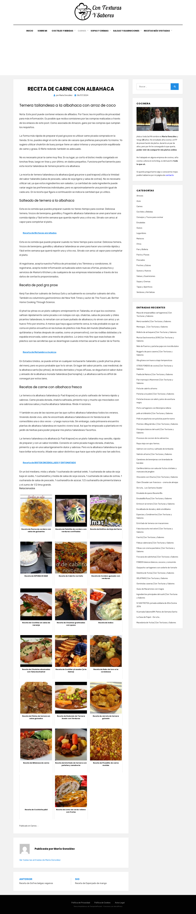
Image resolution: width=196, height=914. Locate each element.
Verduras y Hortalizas (146, 292)
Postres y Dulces (144, 265)
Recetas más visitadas (157, 30)
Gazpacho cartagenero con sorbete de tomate (157, 568)
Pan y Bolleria (142, 249)
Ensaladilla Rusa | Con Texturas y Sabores (154, 498)
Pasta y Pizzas (143, 255)
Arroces (140, 196)
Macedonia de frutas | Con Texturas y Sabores (156, 623)
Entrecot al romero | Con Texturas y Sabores (156, 504)
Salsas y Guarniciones (126, 30)
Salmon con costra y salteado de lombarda (155, 449)
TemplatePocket (96, 906)
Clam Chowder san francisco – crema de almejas (157, 482)
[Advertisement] (98, 52)
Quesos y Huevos (144, 271)
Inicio (29, 30)
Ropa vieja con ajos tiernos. (148, 443)
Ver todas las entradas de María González (40, 860)
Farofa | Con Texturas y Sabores (150, 537)
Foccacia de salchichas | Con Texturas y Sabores (157, 557)
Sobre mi (42, 30)
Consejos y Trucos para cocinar (150, 217)
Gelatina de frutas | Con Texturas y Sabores (155, 573)
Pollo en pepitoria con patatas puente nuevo (156, 419)
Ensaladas (141, 222)
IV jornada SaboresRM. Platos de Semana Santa (157, 612)
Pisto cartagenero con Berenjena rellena (154, 408)
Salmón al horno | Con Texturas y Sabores (154, 454)
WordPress (118, 906)
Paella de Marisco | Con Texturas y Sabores (155, 374)
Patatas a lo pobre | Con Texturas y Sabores (155, 394)
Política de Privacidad (80, 903)
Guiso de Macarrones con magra (150, 589)
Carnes (82, 30)
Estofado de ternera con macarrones (153, 523)
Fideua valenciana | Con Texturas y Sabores (155, 543)
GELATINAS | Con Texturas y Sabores (152, 578)
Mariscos (140, 239)
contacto (169, 175)
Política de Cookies (102, 903)
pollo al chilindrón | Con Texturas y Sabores (155, 413)
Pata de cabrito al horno (147, 388)
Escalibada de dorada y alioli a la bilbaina (154, 509)
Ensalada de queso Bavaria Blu (149, 493)
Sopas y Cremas (100, 30)
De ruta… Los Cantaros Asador (149, 488)
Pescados (141, 260)
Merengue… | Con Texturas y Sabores (152, 327)
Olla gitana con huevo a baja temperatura (154, 360)
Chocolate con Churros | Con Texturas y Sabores (157, 477)
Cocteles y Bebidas (62, 30)
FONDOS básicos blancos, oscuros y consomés (156, 562)
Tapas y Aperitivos (144, 287)
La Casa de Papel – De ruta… (148, 617)
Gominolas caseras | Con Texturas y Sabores (156, 584)
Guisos (139, 228)
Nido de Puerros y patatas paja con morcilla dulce (158, 346)
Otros (139, 244)
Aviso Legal (120, 903)
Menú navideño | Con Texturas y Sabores (154, 321)
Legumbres (141, 233)
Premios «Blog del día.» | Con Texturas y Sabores (157, 424)
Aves (139, 201)
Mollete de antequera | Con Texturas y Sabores (157, 332)
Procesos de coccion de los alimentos (153, 438)
